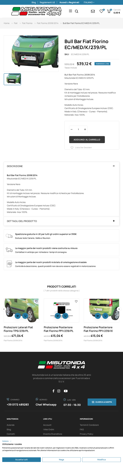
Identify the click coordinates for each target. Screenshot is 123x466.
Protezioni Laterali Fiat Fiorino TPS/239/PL (18, 329)
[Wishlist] (101, 11)
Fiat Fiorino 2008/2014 (13, 340)
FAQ (82, 429)
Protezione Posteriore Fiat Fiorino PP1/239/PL (58, 329)
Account (47, 424)
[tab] (61, 166)
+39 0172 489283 (18, 404)
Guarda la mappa (103, 402)
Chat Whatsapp (46, 404)
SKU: (66, 54)
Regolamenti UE (47, 2)
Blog (34, 2)
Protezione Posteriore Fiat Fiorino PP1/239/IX (98, 329)
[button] (7, 441)
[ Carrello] (25, 316)
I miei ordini (48, 429)
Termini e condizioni (89, 424)
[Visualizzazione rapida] (18, 316)
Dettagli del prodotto (22, 221)
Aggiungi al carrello (87, 139)
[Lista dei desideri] (36, 301)
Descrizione (15, 166)
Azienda (10, 424)
